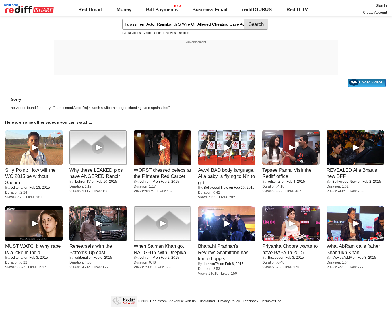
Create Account (375, 13)
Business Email (210, 9)
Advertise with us (182, 301)
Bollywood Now (216, 188)
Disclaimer (207, 301)
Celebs (147, 32)
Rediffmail (90, 9)
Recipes (183, 32)
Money (124, 9)
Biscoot (274, 258)
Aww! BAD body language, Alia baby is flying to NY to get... (226, 176)
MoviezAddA (342, 258)
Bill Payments (162, 9)
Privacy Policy (229, 301)
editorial (17, 188)
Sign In (381, 6)
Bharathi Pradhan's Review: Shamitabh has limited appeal (223, 252)
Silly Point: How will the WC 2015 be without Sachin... (30, 176)
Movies (171, 32)
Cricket (159, 32)
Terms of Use (271, 301)
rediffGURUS (257, 9)
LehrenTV (83, 182)
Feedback (250, 301)
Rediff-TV (297, 9)
